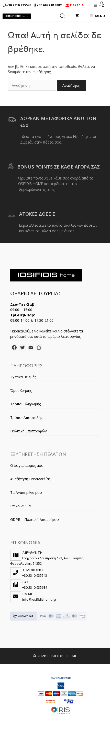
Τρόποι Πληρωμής (25, 404)
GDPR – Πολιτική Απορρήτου (34, 519)
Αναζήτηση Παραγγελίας (30, 479)
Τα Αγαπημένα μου (26, 492)
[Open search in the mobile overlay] (62, 16)
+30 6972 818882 (49, 5)
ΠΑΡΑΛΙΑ (76, 5)
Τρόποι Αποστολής (26, 417)
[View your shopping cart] (77, 16)
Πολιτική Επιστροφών (28, 431)
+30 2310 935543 (18, 5)
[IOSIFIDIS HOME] (17, 16)
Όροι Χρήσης (21, 390)
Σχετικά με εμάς (23, 377)
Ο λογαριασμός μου (26, 465)
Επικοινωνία (20, 506)
